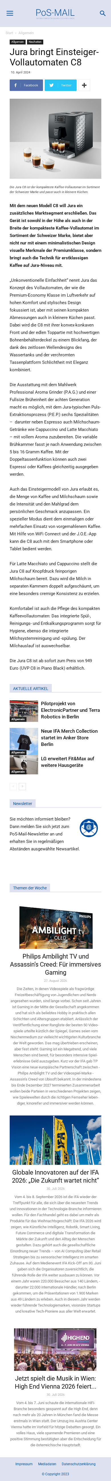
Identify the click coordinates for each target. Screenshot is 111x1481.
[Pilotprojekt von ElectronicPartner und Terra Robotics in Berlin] (24, 711)
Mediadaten (47, 1464)
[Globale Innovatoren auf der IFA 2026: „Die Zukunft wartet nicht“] (55, 1140)
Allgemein (26, 33)
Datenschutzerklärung (79, 1464)
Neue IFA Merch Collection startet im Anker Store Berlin (69, 737)
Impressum (24, 1464)
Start (9, 33)
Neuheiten (35, 41)
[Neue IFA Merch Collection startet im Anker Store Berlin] (24, 741)
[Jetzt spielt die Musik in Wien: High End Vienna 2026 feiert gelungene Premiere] (55, 1347)
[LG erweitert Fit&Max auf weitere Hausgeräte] (24, 765)
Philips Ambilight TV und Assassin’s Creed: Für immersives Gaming (55, 964)
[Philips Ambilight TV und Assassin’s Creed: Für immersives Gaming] (55, 924)
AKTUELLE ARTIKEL (30, 688)
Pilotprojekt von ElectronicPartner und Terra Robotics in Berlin (70, 710)
